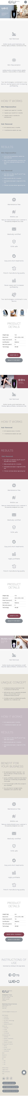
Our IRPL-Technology (9, 1020)
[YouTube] (3, 1079)
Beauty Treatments (8, 1038)
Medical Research (8, 1024)
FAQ (3, 1073)
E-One (5, 1029)
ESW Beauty (5, 1015)
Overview (6, 1017)
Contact (4, 1057)
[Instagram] (7, 1079)
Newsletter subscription (9, 1083)
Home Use (4, 1026)
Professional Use (6, 1035)
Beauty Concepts (8, 1042)
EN (3, 1058)
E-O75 (5, 1047)
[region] (14, 11)
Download (6, 1033)
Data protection (6, 1071)
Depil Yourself (7, 1049)
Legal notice (5, 1069)
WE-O (5, 1045)
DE (4, 1064)
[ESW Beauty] (14, 2)
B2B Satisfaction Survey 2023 (10, 1091)
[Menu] (25, 2)
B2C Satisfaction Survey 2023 (10, 1087)
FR (4, 1062)
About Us (4, 1055)
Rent (3, 1053)
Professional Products (7, 1044)
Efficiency (6, 1022)
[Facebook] (11, 1079)
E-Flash (6, 1031)
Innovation (6, 1018)
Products (6, 1040)
